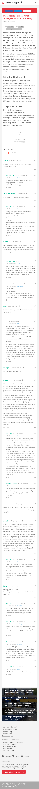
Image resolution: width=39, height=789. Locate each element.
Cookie (20, 785)
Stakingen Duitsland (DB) (14, 29)
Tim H (18, 178)
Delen (8, 11)
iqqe (18, 323)
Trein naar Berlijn (7, 732)
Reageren (26, 11)
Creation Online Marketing (9, 785)
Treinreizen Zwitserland (9, 746)
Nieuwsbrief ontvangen (14, 772)
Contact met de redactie (8, 783)
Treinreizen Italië (7, 748)
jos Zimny (19, 606)
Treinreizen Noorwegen (9, 744)
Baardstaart (20, 286)
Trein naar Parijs (7, 734)
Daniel (18, 263)
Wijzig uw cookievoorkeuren (9, 786)
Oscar (18, 669)
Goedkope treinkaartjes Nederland (12, 742)
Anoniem (19, 436)
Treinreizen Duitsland (8, 750)
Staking (21, 26)
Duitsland (10, 26)
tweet (17, 11)
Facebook (8, 756)
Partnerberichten (21, 783)
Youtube (26, 756)
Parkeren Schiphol (7, 736)
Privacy (26, 785)
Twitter (17, 756)
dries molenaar (21, 209)
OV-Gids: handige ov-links (9, 729)
